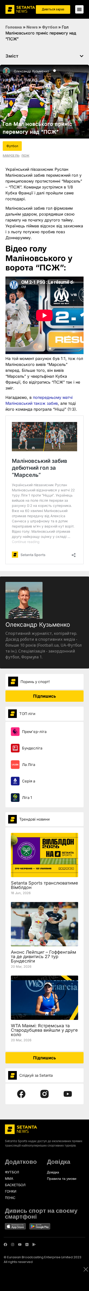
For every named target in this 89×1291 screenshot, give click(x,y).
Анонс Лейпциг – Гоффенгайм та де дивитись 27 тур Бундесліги (43, 956)
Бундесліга (32, 748)
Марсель (11, 155)
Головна (13, 27)
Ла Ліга (28, 764)
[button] (82, 56)
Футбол (49, 27)
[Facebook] (5, 1244)
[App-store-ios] (27, 1244)
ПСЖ (25, 155)
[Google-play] (34, 1244)
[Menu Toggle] (79, 9)
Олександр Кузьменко (31, 71)
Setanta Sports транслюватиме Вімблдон (44, 885)
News (32, 27)
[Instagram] (12, 1244)
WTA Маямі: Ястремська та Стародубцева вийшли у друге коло (44, 1030)
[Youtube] (20, 1244)
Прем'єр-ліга (34, 731)
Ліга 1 (27, 797)
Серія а (28, 781)
